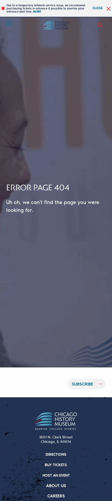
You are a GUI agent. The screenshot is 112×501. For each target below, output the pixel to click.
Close (97, 7)
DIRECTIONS (56, 454)
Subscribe (82, 384)
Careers (56, 496)
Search (101, 25)
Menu (10, 23)
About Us (56, 485)
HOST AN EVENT (56, 475)
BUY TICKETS (56, 464)
